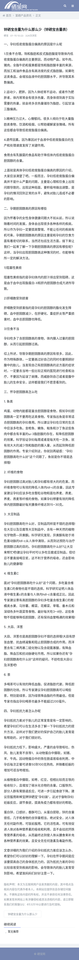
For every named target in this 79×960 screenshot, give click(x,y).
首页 (8, 15)
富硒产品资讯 (23, 15)
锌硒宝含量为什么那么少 (22, 914)
